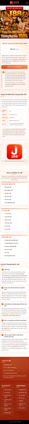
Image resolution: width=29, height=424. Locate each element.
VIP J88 (7, 252)
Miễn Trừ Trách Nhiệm (7, 404)
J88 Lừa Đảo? (22, 408)
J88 (3, 55)
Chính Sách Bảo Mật (8, 400)
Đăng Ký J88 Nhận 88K (10, 246)
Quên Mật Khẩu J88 (10, 202)
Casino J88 (8, 213)
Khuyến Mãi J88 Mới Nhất (11, 240)
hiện (17, 49)
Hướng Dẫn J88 (22, 389)
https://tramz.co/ (13, 114)
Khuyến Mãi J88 (22, 392)
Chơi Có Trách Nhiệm (7, 409)
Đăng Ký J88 (8, 187)
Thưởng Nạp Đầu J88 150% (11, 243)
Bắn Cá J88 (8, 219)
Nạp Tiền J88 (8, 196)
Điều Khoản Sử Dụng (7, 396)
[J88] (14, 3)
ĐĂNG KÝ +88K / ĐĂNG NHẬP (14, 8)
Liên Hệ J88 (7, 392)
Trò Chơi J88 (22, 395)
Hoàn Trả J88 (8, 249)
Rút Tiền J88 (8, 199)
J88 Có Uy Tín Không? (22, 404)
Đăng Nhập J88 (9, 190)
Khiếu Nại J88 (7, 412)
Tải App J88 (8, 193)
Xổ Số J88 (7, 226)
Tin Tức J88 (21, 398)
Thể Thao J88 (8, 223)
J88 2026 (21, 400)
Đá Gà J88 (7, 229)
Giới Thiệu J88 (7, 389)
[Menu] (27, 3)
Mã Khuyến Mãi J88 (10, 255)
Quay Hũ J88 (8, 216)
